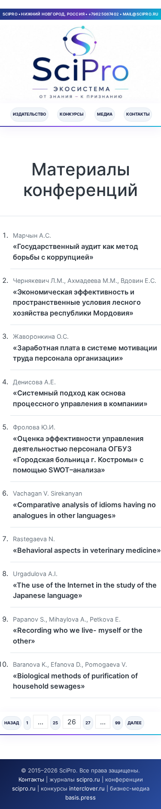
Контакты (137, 114)
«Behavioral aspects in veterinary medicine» (87, 550)
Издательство (29, 114)
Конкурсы (71, 114)
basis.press (80, 797)
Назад (11, 722)
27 (88, 722)
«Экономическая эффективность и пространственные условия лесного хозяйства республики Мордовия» (77, 302)
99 (117, 722)
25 (55, 722)
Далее (135, 722)
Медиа (104, 114)
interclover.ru (87, 788)
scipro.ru (88, 779)
